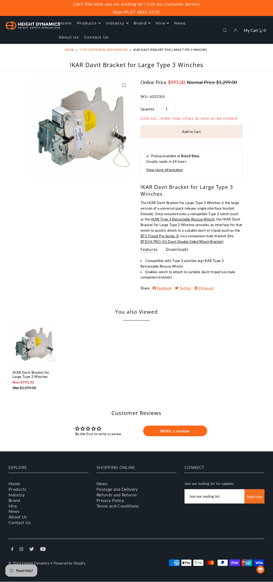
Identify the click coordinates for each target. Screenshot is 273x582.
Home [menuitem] (65, 23)
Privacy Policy (110, 500)
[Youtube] (43, 549)
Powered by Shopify (70, 563)
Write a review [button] (175, 430)
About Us (18, 516)
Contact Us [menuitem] (96, 37)
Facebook (164, 288)
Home (69, 49)
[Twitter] (31, 549)
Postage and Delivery (117, 489)
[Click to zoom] (124, 86)
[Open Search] (224, 30)
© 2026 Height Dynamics (29, 563)
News (14, 511)
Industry (17, 494)
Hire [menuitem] (160, 23)
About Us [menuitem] (69, 37)
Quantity (147, 109)
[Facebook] (12, 549)
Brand (14, 500)
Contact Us (20, 522)
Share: (145, 288)
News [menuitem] (180, 23)
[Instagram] (21, 549)
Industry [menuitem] (115, 23)
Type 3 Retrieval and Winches (103, 49)
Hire (13, 505)
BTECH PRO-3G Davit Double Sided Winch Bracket (181, 241)
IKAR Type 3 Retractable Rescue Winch (182, 219)
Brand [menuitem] (140, 23)
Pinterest (206, 288)
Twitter (185, 288)
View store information (164, 170)
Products (17, 489)
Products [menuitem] (87, 23)
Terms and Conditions (118, 505)
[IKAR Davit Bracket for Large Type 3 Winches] (34, 344)
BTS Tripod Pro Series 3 (159, 236)
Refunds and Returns (117, 494)
